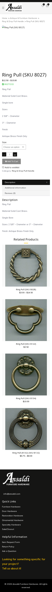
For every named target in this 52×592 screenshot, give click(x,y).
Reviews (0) (10, 193)
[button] (47, 320)
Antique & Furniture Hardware (23, 18)
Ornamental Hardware (12, 520)
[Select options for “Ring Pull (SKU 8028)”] (47, 265)
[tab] (26, 182)
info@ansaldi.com (11, 494)
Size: (4, 142)
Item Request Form (11, 542)
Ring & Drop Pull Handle (13, 21)
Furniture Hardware (11, 506)
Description (10, 182)
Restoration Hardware (12, 515)
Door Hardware (9, 511)
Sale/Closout (8, 529)
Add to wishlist (11, 167)
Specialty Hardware (11, 524)
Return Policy (8, 546)
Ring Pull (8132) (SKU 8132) (26, 452)
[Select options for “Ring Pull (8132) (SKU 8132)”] (47, 428)
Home (4, 18)
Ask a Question (9, 551)
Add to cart (12, 161)
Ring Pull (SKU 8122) (26, 343)
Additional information (15, 187)
